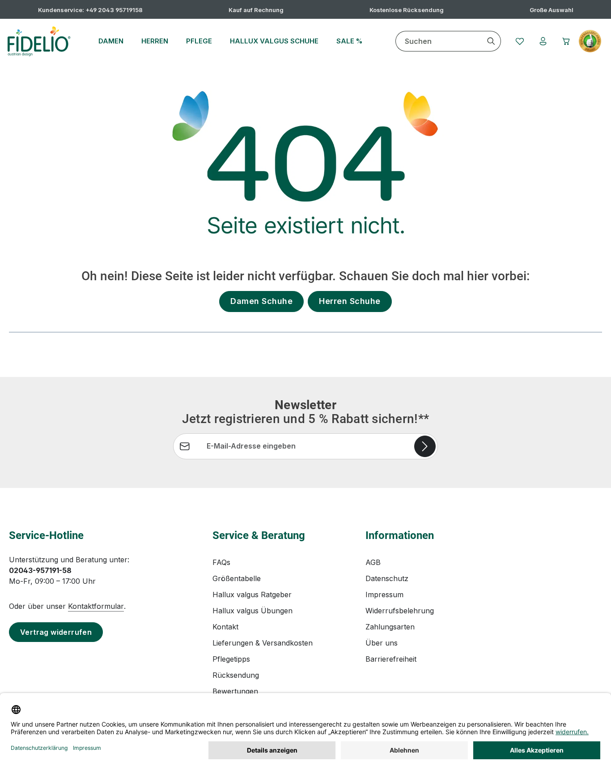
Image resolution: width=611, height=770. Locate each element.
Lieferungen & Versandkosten (262, 642)
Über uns (381, 642)
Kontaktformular (96, 606)
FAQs (221, 562)
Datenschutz (386, 578)
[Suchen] (491, 41)
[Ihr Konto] (543, 41)
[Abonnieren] (425, 446)
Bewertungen (235, 691)
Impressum (384, 594)
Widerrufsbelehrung (399, 610)
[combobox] (438, 41)
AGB (373, 562)
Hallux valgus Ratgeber (252, 594)
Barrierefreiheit (390, 658)
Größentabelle (236, 578)
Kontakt (225, 626)
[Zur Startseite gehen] (38, 41)
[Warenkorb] (566, 41)
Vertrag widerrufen (56, 632)
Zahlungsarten (390, 626)
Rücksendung (235, 675)
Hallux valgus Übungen (252, 610)
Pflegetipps (231, 658)
